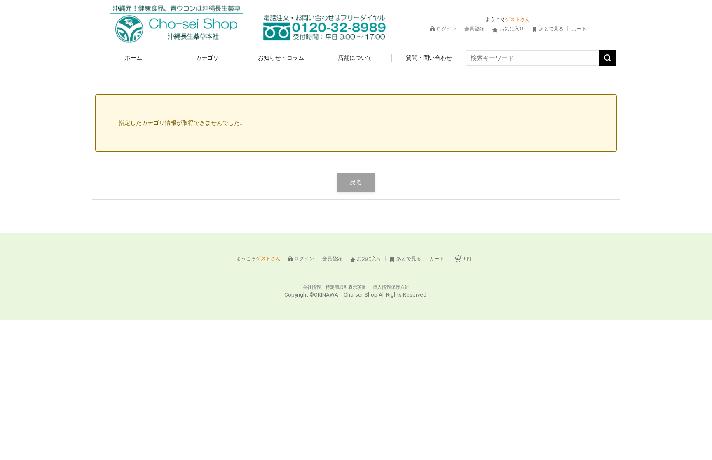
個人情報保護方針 (391, 287)
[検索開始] (607, 58)
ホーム (133, 57)
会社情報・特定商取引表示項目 (335, 287)
